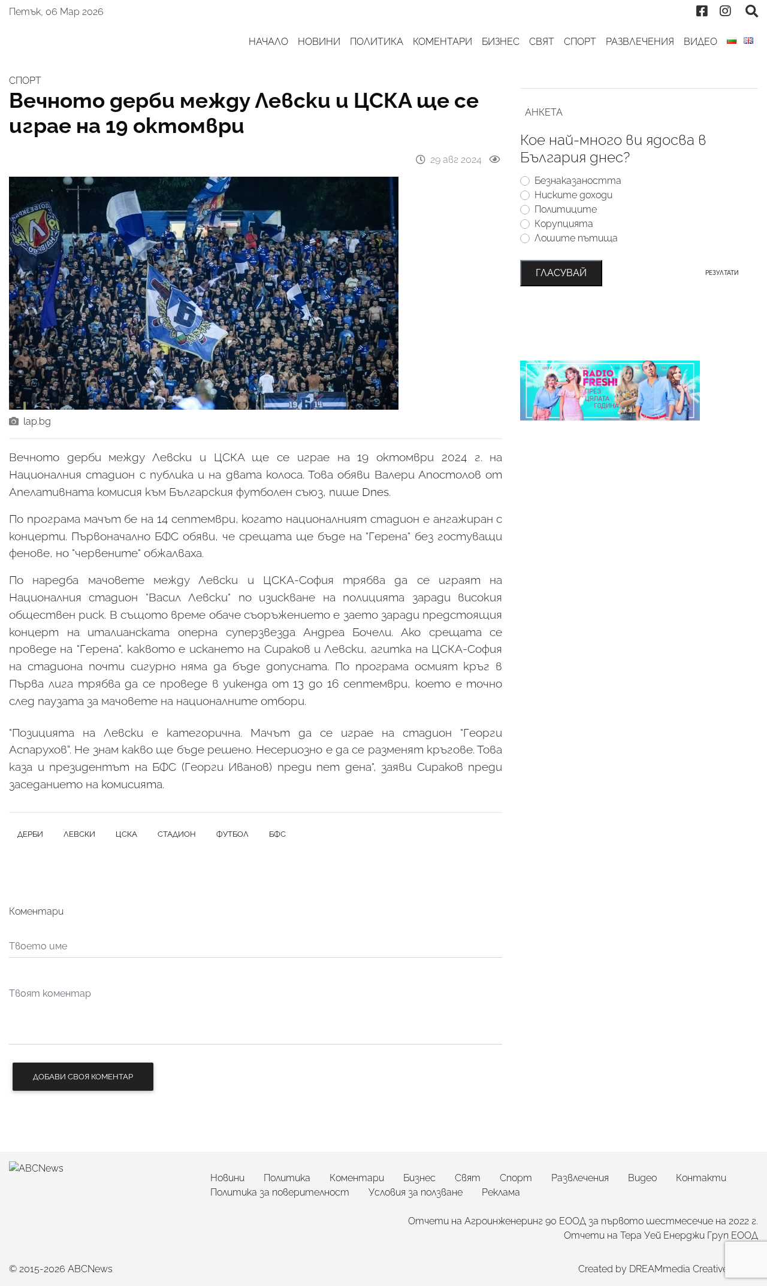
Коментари (442, 41)
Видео (700, 41)
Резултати (722, 272)
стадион (177, 834)
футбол (232, 834)
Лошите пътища (576, 238)
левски (79, 834)
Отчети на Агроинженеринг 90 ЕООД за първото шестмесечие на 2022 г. (583, 1221)
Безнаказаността (578, 180)
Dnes (375, 491)
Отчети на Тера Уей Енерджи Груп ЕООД (661, 1235)
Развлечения (640, 41)
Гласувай (561, 273)
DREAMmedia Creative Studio (693, 1269)
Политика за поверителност (279, 1192)
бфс (277, 834)
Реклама (501, 1192)
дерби (30, 834)
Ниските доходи (573, 195)
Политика (376, 41)
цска (126, 834)
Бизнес (501, 41)
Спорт (580, 41)
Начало (268, 41)
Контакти (701, 1178)
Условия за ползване (416, 1192)
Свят (541, 41)
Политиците (566, 209)
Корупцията (564, 223)
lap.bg (37, 421)
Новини (319, 41)
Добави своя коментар (83, 1076)
